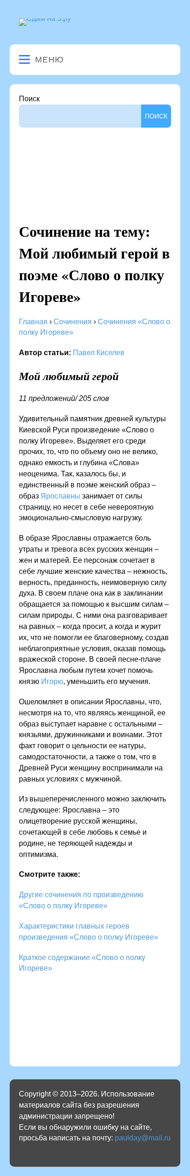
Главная (33, 322)
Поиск (29, 99)
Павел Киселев (99, 353)
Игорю (52, 681)
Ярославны (60, 496)
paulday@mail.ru (143, 1138)
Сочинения (72, 322)
